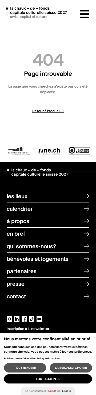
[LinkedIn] (16, 319)
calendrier (20, 208)
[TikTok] (31, 319)
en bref (16, 233)
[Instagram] (9, 319)
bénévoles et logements (38, 258)
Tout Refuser (25, 368)
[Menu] (84, 14)
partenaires (22, 271)
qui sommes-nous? (31, 246)
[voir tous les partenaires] (48, 151)
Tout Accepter (48, 379)
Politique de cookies (48, 358)
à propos (18, 221)
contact (16, 296)
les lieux (17, 196)
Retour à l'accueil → (48, 111)
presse (16, 283)
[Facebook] (24, 319)
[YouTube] (39, 319)
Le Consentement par (48, 390)
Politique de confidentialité (19, 358)
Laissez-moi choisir (71, 368)
